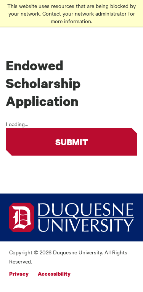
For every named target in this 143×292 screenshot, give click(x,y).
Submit (71, 142)
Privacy (19, 273)
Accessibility (54, 273)
